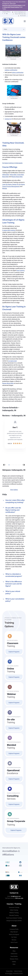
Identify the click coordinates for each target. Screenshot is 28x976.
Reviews (14, 939)
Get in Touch (14, 942)
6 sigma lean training (8, 230)
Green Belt (20, 174)
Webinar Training (14, 912)
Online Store (14, 953)
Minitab (4, 188)
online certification (17, 72)
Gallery (14, 961)
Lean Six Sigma (7, 184)
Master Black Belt (17, 176)
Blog (14, 951)
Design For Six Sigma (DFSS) (14, 920)
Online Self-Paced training (11, 7)
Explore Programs (14, 651)
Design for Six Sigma (18, 184)
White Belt (5, 174)
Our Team (14, 937)
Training (12, 644)
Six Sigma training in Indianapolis (12, 163)
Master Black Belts (8, 383)
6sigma (10, 973)
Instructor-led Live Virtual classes (11, 5)
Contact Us (8, 119)
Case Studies (14, 956)
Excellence (13, 772)
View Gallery (14, 489)
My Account (23, 15)
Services (13, 797)
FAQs (14, 964)
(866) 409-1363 (22, 13)
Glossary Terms (14, 959)
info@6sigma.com (21, 12)
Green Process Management (11, 186)
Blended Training (14, 915)
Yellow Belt (13, 174)
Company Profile (14, 929)
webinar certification (11, 70)
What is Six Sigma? (14, 934)
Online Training (14, 910)
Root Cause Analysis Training (14, 918)
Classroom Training (14, 907)
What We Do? (14, 932)
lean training (20, 270)
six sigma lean (12, 361)
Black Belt (5, 176)
